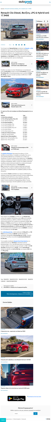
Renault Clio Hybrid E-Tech (12, 281)
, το (29, 48)
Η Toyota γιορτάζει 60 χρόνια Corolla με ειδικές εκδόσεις (42, 93)
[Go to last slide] (44, 21)
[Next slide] (32, 30)
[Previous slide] (2, 30)
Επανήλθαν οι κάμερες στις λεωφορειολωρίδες (15, 287)
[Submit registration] (35, 413)
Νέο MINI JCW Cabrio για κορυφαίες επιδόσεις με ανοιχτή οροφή (42, 55)
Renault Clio (6, 279)
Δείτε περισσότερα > (4, 333)
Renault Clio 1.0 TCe (14, 279)
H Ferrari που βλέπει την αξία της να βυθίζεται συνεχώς (42, 74)
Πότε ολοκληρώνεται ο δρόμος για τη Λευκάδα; (18, 294)
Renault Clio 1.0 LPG (23, 279)
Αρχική (2, 8)
